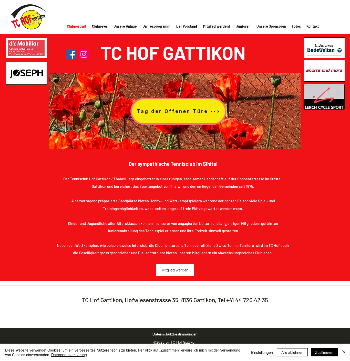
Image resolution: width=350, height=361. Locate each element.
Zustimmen (324, 352)
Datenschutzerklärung (69, 354)
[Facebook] (71, 54)
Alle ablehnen (292, 352)
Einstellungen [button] (262, 352)
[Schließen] (344, 352)
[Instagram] (84, 54)
